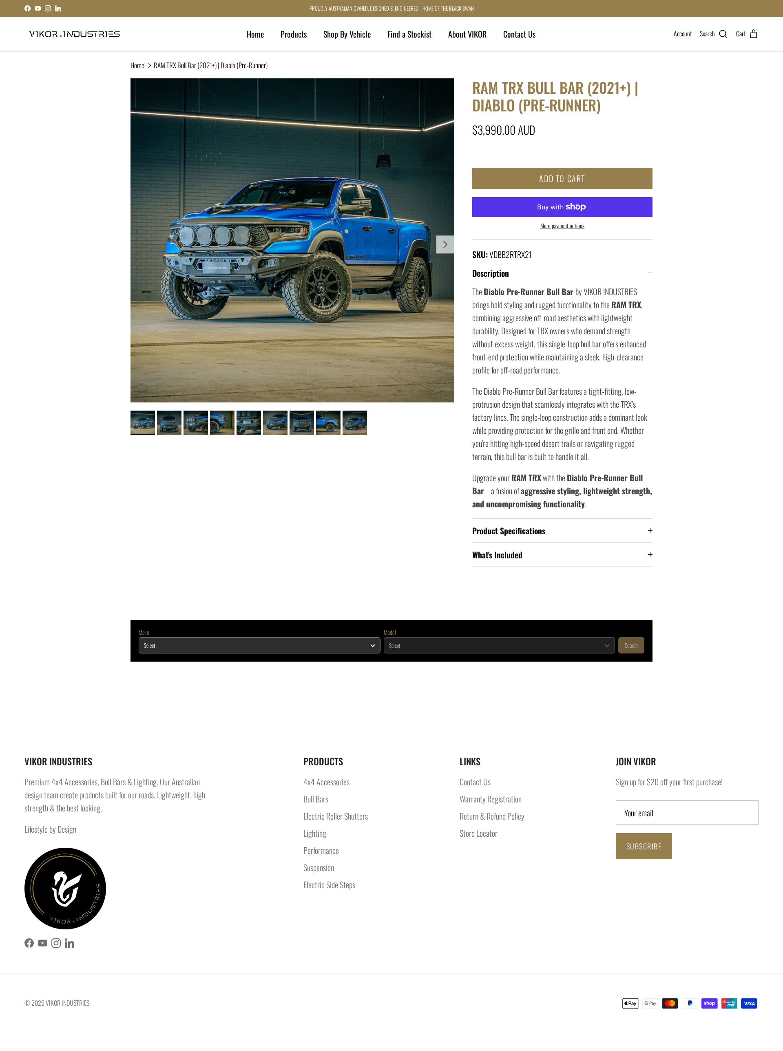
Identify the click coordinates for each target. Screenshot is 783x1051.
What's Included (497, 555)
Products (294, 34)
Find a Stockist (409, 34)
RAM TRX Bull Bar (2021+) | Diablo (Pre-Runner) (211, 65)
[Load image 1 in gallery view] (292, 240)
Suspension (318, 867)
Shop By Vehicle (347, 34)
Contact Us (519, 34)
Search (631, 645)
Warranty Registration (491, 799)
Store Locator (479, 833)
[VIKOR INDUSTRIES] (74, 34)
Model (390, 632)
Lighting (314, 833)
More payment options (562, 225)
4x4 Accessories (326, 781)
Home (255, 34)
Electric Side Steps (329, 884)
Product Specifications (508, 530)
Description (490, 273)
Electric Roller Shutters (335, 816)
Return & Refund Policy (492, 816)
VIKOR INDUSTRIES (67, 1003)
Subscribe (643, 846)
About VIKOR (467, 34)
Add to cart (562, 178)
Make (144, 632)
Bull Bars (315, 799)
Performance (321, 850)
